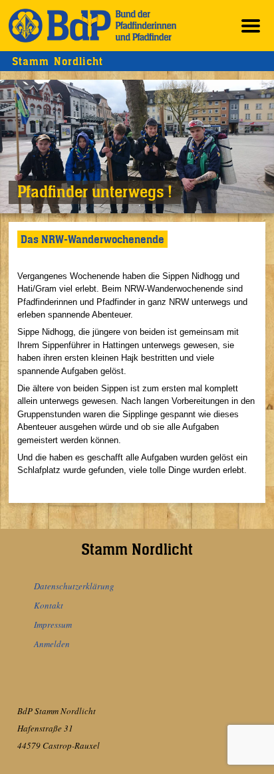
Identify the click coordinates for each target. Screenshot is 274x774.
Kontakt (48, 605)
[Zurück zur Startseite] (92, 25)
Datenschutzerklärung (74, 586)
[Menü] (250, 26)
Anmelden (52, 644)
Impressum (53, 624)
